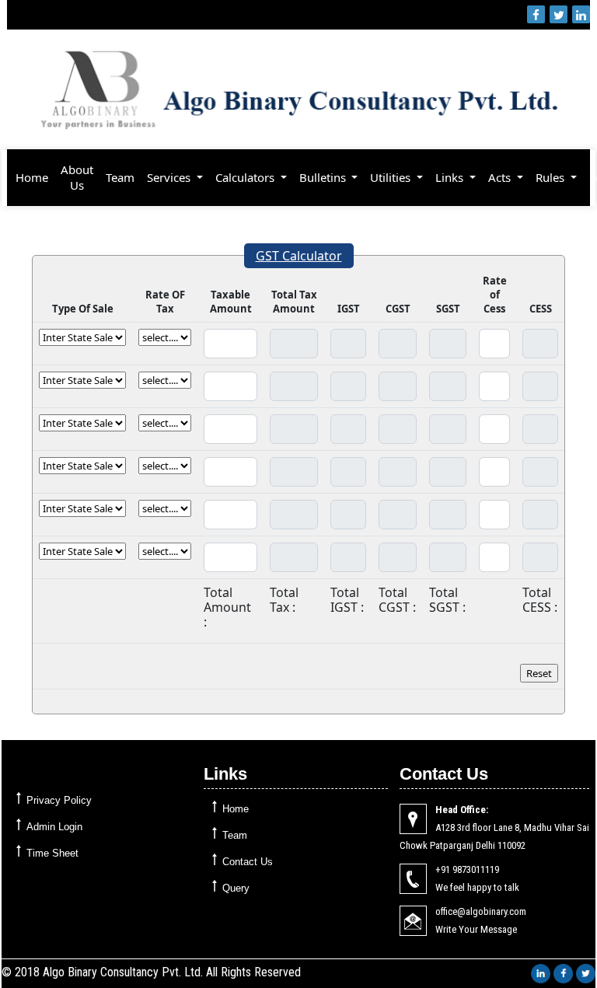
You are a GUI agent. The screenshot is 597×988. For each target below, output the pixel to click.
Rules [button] (551, 177)
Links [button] (450, 177)
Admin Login (54, 827)
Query (236, 888)
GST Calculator (299, 255)
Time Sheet (52, 853)
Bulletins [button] (324, 177)
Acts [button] (501, 177)
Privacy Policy (59, 800)
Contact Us (247, 862)
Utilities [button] (392, 177)
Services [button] (170, 177)
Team (120, 177)
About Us (77, 177)
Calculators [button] (246, 177)
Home (32, 177)
